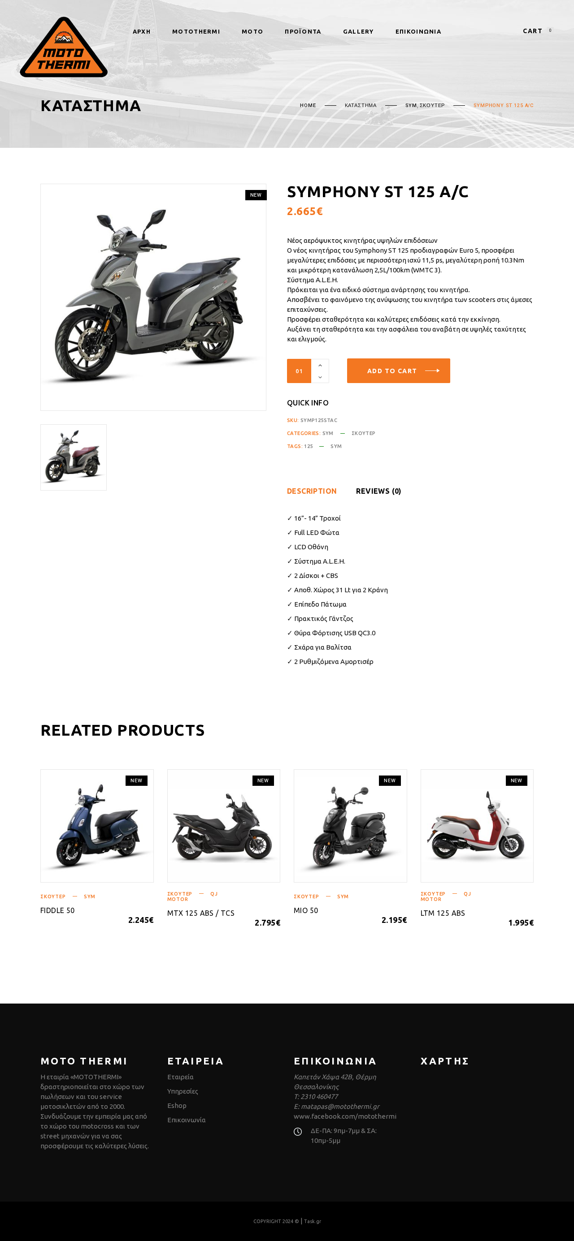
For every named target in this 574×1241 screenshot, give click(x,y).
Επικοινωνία (186, 1120)
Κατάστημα (361, 105)
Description (312, 491)
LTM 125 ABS (443, 913)
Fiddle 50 (57, 910)
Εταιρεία (180, 1077)
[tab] (321, 491)
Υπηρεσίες (182, 1091)
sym (336, 446)
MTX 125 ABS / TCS (201, 913)
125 (308, 446)
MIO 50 (306, 910)
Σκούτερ (432, 105)
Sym (411, 105)
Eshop (177, 1105)
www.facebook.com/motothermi (345, 1116)
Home (308, 105)
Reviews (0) (378, 491)
